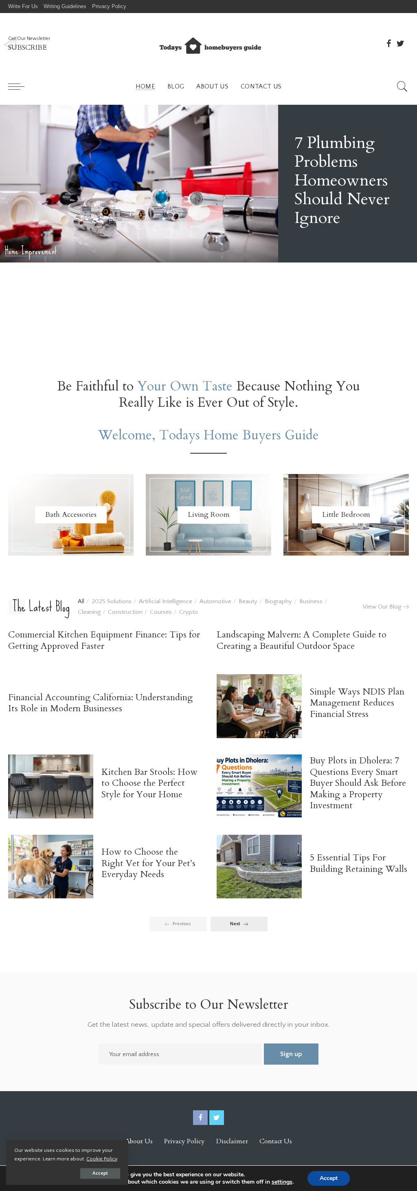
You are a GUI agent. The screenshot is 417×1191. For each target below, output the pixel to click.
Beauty (248, 601)
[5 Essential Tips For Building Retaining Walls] (259, 867)
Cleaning (89, 612)
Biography (278, 601)
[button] (394, 342)
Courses (161, 612)
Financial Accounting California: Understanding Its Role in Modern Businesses (100, 703)
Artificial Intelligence (165, 601)
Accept (100, 1173)
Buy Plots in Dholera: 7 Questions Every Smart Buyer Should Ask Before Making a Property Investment (358, 783)
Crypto (188, 612)
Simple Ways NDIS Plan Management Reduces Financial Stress (357, 703)
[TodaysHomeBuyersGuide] (208, 43)
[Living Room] (208, 515)
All (81, 601)
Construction (125, 612)
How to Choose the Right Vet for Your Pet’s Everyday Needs (148, 863)
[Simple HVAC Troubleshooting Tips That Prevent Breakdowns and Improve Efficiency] (139, 190)
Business (311, 601)
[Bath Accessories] (71, 515)
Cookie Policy (101, 1159)
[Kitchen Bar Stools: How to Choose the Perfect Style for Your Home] (50, 786)
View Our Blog (382, 606)
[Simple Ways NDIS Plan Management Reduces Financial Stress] (259, 706)
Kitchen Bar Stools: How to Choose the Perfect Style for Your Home (149, 783)
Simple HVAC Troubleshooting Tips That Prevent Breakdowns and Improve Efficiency (344, 186)
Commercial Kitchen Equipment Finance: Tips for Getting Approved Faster (104, 640)
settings (282, 1182)
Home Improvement (31, 263)
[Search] (402, 86)
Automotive (215, 601)
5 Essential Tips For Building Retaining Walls (358, 863)
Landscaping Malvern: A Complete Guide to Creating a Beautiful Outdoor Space (301, 640)
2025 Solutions (112, 601)
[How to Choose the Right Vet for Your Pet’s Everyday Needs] (50, 867)
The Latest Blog (41, 607)
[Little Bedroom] (346, 515)
